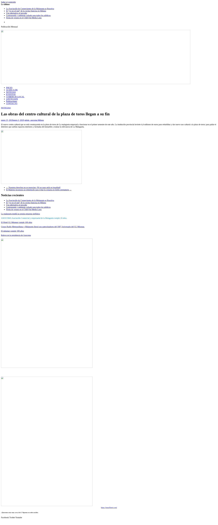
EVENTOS (11, 94)
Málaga (41, 120)
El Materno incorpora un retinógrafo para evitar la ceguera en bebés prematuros (39, 190)
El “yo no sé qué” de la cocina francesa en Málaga (26, 11)
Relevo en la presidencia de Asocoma (16, 235)
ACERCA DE (12, 90)
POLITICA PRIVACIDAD (146, 522)
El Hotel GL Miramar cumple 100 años (16, 222)
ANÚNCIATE (12, 99)
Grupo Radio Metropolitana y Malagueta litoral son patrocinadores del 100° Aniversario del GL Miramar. (43, 227)
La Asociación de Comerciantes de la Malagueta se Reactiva (30, 9)
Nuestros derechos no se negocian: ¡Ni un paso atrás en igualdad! (33, 187)
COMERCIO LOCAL (15, 97)
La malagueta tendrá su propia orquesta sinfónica (20, 214)
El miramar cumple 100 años (12, 231)
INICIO (9, 88)
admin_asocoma (31, 120)
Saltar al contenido (8, 2)
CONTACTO (11, 103)
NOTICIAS (11, 92)
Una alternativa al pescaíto (16, 13)
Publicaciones (11, 101)
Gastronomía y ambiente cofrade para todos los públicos (28, 15)
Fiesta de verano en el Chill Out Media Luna (24, 18)
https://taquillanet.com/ (109, 507)
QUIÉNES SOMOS (68, 522)
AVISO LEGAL (100, 522)
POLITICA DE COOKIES (121, 522)
